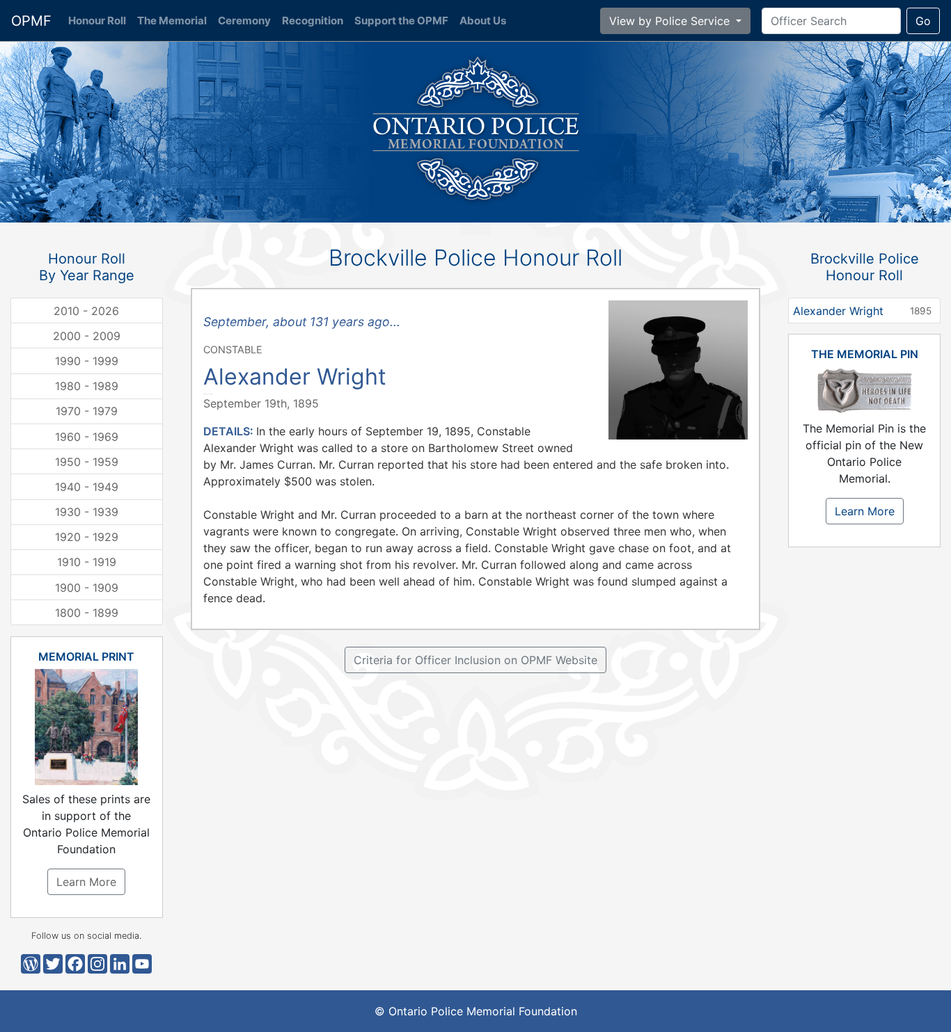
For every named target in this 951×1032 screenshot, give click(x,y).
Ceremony (244, 20)
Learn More (86, 882)
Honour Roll (100, 20)
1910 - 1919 (86, 562)
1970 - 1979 (87, 411)
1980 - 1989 (86, 386)
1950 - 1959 (86, 462)
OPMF (31, 21)
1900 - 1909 (86, 588)
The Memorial (172, 20)
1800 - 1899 (86, 613)
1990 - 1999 (86, 361)
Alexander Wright (862, 311)
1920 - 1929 (86, 537)
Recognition (312, 20)
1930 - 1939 (86, 512)
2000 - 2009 (86, 336)
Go (923, 21)
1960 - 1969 (86, 437)
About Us (482, 20)
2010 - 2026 (86, 311)
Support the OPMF (401, 20)
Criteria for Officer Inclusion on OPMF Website (475, 660)
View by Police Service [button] (671, 21)
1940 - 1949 (86, 487)
